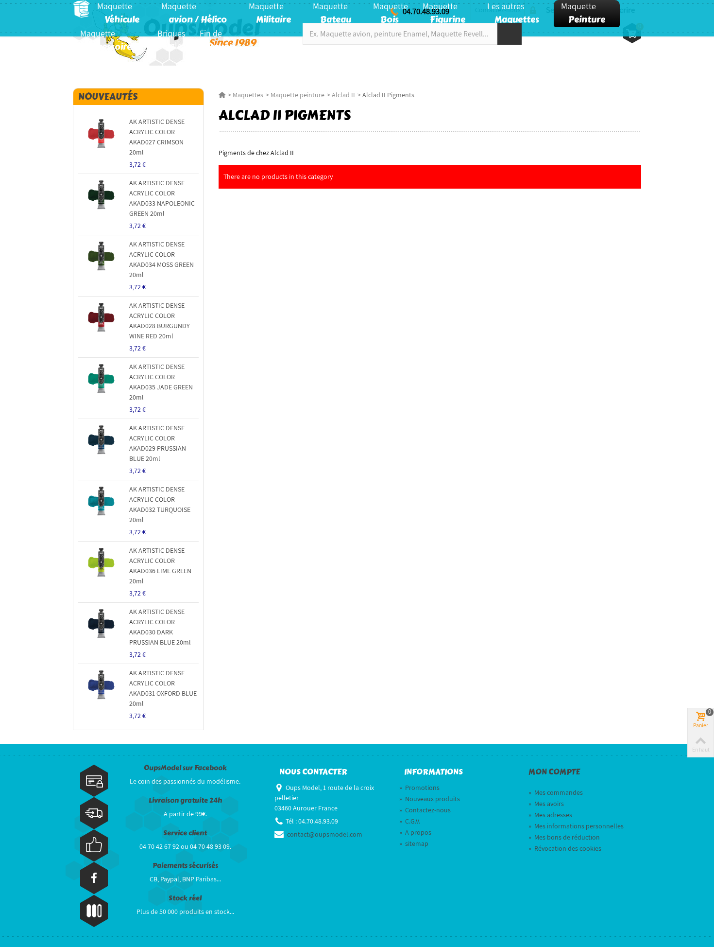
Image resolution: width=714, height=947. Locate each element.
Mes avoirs (546, 803)
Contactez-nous (425, 810)
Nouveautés (107, 96)
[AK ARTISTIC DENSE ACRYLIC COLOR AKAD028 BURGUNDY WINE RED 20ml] (101, 317)
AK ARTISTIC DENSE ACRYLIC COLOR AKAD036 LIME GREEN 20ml (160, 565)
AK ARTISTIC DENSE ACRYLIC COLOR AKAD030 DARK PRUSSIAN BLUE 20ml (160, 627)
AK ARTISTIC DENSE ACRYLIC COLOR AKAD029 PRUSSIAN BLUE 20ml (157, 443)
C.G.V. (409, 821)
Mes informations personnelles (576, 826)
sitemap (413, 843)
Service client (185, 833)
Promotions (419, 787)
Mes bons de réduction (564, 837)
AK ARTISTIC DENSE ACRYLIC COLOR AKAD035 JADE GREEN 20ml (161, 382)
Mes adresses (550, 814)
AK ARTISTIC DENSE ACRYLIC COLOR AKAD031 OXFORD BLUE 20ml (163, 688)
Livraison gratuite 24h (185, 800)
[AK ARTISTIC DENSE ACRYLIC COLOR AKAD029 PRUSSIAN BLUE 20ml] (101, 440)
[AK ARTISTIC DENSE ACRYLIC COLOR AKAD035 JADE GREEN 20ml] (101, 379)
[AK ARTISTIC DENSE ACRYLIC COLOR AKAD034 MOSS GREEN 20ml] (101, 256)
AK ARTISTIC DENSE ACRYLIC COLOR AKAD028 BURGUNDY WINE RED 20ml (159, 320)
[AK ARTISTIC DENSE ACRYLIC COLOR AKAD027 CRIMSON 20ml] (101, 134)
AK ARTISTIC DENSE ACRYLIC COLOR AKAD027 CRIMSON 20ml (157, 137)
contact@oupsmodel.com (324, 834)
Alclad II (343, 94)
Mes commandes (555, 792)
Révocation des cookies (564, 848)
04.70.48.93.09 (426, 11)
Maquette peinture (297, 94)
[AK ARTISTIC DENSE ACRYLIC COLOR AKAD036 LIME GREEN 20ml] (101, 501)
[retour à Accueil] (222, 94)
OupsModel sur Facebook (185, 768)
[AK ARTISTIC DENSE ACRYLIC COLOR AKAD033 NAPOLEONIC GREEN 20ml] (101, 195)
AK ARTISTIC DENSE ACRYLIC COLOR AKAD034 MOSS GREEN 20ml (161, 259)
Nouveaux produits (429, 798)
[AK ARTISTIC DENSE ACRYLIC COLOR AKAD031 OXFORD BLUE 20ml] (101, 685)
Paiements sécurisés (185, 865)
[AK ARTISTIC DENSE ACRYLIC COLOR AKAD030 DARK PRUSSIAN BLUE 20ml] (101, 624)
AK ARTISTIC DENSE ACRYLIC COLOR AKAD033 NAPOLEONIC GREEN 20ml (162, 198)
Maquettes (248, 94)
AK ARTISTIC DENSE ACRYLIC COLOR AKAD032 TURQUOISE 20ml (159, 504)
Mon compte (554, 772)
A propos (415, 832)
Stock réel (185, 898)
